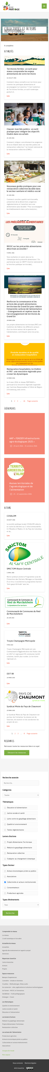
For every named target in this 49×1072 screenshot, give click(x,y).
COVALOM (11, 516)
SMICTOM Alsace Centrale (19, 568)
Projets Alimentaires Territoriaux (19, 842)
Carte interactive (7, 962)
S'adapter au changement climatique (21, 859)
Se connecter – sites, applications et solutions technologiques (22, 987)
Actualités (5, 947)
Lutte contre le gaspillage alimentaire (21, 819)
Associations (11, 876)
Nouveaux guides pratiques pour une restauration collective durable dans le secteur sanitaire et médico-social (24, 188)
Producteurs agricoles (15, 893)
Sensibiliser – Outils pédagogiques (13, 994)
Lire (8, 96)
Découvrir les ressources (17, 753)
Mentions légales (30, 1063)
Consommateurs (13, 888)
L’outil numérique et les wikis (11, 938)
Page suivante (32, 401)
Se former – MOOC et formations (13, 990)
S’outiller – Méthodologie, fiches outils (15, 984)
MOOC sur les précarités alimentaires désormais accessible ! (24, 247)
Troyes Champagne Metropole (21, 641)
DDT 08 (10, 673)
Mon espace (6, 1055)
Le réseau (5, 935)
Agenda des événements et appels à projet (16, 950)
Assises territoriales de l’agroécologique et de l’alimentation (21, 486)
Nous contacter (18, 1063)
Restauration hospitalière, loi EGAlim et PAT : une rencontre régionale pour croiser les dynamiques (24, 371)
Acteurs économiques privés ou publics (21, 871)
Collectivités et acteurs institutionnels (21, 882)
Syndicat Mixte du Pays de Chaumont (24, 706)
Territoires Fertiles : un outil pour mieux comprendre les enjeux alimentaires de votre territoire (22, 71)
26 (24, 401)
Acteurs (4, 965)
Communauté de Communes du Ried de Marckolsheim (23, 612)
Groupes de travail (8, 1051)
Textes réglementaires (15, 830)
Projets (4, 969)
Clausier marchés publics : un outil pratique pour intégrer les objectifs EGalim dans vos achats (23, 131)
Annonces (5, 954)
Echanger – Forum (8, 997)
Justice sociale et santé (15, 813)
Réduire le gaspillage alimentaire (19, 848)
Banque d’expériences (9, 977)
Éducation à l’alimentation (17, 808)
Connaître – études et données (12, 980)
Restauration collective (15, 853)
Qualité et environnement (17, 824)
